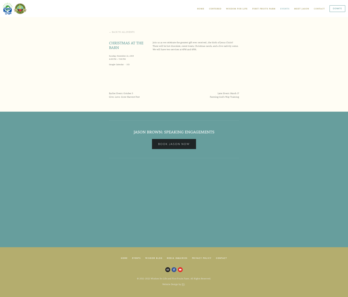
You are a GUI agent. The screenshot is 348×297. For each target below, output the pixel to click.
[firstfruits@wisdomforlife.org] (167, 269)
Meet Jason (301, 8)
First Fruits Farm (264, 8)
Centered (215, 8)
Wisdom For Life (237, 8)
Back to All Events (123, 31)
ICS (128, 64)
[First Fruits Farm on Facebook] (174, 269)
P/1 (183, 284)
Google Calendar (116, 64)
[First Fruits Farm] (180, 269)
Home (200, 8)
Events (285, 8)
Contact (319, 8)
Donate (337, 8)
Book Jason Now (174, 144)
